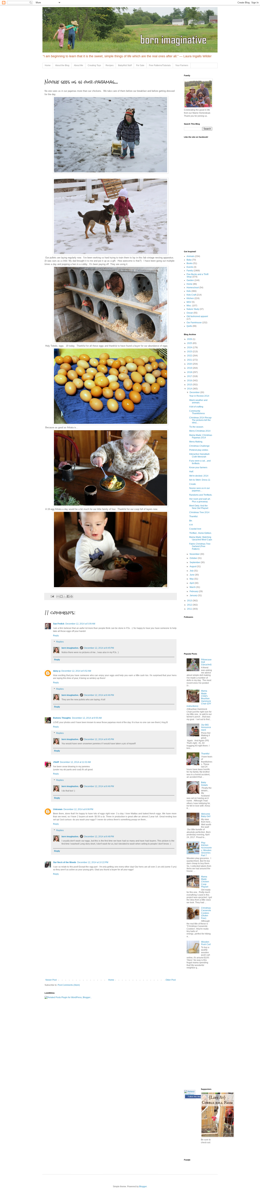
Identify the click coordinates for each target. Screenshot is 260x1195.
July (192, 570)
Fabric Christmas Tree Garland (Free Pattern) (199, 546)
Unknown (57, 809)
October (194, 558)
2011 (190, 609)
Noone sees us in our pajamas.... (199, 489)
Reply (56, 635)
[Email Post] (52, 596)
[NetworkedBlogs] (189, 1094)
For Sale (140, 65)
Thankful (205, 753)
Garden (190, 280)
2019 (190, 368)
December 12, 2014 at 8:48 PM (99, 836)
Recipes (110, 65)
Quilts (189, 326)
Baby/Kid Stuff (125, 65)
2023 (190, 351)
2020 (190, 364)
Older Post (171, 980)
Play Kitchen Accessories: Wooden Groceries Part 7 (206, 849)
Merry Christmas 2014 (199, 431)
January (194, 595)
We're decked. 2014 (198, 476)
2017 (190, 376)
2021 (190, 360)
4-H (191, 525)
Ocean (190, 313)
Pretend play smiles (198, 450)
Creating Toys (94, 65)
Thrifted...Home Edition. (200, 533)
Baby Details (204, 783)
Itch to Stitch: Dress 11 (199, 480)
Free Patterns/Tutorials (160, 65)
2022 (190, 355)
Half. (191, 471)
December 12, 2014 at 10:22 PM (92, 862)
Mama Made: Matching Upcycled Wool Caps (200, 538)
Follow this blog (194, 1096)
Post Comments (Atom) (69, 985)
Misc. (189, 305)
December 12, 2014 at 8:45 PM (99, 648)
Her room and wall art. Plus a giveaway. (199, 500)
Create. (192, 484)
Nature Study (193, 309)
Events (190, 267)
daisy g (56, 671)
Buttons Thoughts (62, 718)
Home (48, 65)
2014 (190, 388)
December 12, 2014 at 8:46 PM (99, 695)
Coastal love (195, 529)
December (195, 392)
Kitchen (190, 298)
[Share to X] (65, 596)
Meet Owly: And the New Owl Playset (198, 506)
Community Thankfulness (197, 412)
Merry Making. (196, 441)
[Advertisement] (110, 952)
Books (190, 263)
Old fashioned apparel (197, 316)
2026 (190, 339)
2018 (190, 372)
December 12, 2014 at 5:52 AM (76, 671)
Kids (189, 291)
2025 (190, 343)
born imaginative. (70, 648)
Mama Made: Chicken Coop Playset (205, 881)
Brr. (190, 520)
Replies (60, 642)
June (192, 575)
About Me (78, 65)
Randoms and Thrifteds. (200, 495)
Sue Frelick (58, 624)
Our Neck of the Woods (64, 862)
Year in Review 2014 (199, 396)
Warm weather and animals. (198, 401)
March (193, 587)
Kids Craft (191, 295)
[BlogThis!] (61, 596)
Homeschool (193, 287)
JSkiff (56, 762)
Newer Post (51, 980)
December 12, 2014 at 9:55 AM (87, 718)
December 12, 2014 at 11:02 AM (75, 762)
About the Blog (62, 65)
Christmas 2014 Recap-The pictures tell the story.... (200, 420)
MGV (189, 302)
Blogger (143, 1186)
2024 (190, 347)
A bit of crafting (196, 406)
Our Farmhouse (194, 322)
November (195, 554)
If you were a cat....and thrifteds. (200, 462)
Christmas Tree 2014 (199, 512)
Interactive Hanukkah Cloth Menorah (199, 455)
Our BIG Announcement (206, 727)
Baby (189, 260)
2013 (190, 600)
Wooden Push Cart (206, 943)
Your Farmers (181, 65)
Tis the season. (196, 427)
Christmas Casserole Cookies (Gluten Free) (206, 913)
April (192, 583)
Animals (190, 256)
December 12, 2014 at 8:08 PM (78, 809)
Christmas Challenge (199, 446)
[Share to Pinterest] (71, 596)
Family (190, 270)
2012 (190, 605)
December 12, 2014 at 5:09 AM (80, 624)
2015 (190, 384)
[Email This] (58, 596)
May (192, 579)
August (193, 566)
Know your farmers (198, 467)
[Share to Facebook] (68, 596)
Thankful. (193, 516)
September (195, 562)
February (194, 591)
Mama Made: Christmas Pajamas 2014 (200, 436)
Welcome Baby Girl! (205, 815)
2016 (190, 380)
